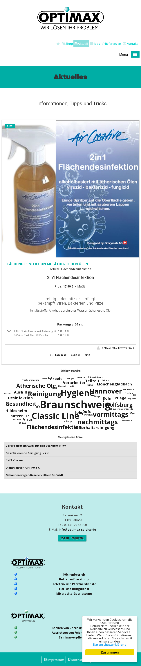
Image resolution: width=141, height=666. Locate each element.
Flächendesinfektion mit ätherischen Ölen (46, 264)
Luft (36, 406)
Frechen (128, 393)
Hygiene (77, 392)
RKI (134, 395)
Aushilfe (22, 392)
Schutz (105, 380)
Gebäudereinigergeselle (121, 409)
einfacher (17, 419)
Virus (28, 419)
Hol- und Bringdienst (74, 589)
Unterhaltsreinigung (94, 427)
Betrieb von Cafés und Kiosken (74, 628)
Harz (54, 388)
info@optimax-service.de (77, 530)
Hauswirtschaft (66, 386)
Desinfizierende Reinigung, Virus (28, 453)
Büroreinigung (95, 377)
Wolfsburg (118, 404)
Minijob (70, 378)
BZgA (132, 413)
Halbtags (67, 421)
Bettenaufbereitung (74, 579)
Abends (46, 378)
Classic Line (55, 415)
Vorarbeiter (74, 382)
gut (28, 415)
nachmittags (97, 422)
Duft (86, 411)
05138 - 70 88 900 (72, 538)
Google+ (75, 354)
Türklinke (80, 377)
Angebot (132, 398)
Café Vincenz (14, 460)
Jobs (79, 412)
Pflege (120, 398)
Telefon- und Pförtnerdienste (74, 584)
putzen (7, 393)
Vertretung (88, 414)
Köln (107, 398)
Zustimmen (110, 652)
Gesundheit (20, 403)
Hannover (106, 391)
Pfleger (97, 396)
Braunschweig (75, 404)
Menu (123, 54)
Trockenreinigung (30, 380)
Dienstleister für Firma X (23, 467)
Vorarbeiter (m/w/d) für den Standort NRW (36, 445)
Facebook (60, 354)
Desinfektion (20, 397)
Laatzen (16, 415)
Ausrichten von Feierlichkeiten (74, 633)
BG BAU (22, 423)
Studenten (128, 389)
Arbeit (56, 378)
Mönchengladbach (114, 384)
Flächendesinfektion (54, 427)
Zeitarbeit (127, 420)
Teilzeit (92, 380)
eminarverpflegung (75, 637)
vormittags (110, 414)
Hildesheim (16, 410)
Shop (10, 125)
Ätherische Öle (36, 385)
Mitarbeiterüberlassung (74, 594)
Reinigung (44, 393)
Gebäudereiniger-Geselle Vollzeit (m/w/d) (34, 475)
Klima (90, 385)
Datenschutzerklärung (109, 645)
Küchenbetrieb (74, 574)
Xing (87, 354)
